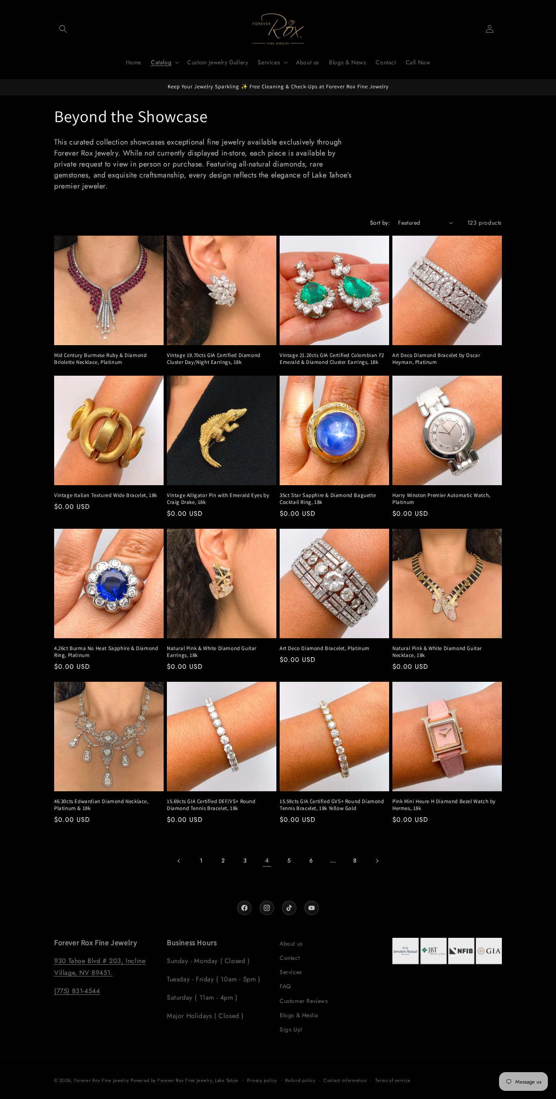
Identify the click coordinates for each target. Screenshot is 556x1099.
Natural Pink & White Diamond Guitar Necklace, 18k (437, 652)
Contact (290, 958)
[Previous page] (179, 861)
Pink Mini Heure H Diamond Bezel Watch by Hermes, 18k (444, 805)
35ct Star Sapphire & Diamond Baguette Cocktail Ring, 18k (328, 499)
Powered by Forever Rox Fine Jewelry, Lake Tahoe (185, 1080)
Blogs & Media (299, 1015)
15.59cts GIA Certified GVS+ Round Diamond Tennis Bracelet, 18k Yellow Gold (332, 805)
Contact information (345, 1080)
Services (291, 972)
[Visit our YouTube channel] (311, 908)
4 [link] (267, 860)
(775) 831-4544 (77, 991)
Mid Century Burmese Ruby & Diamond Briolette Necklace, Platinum (100, 359)
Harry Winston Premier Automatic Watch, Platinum (441, 499)
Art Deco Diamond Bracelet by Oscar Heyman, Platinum (436, 359)
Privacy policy (262, 1080)
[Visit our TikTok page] (289, 908)
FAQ (285, 987)
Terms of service (392, 1080)
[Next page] (377, 861)
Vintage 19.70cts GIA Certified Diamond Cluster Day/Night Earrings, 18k (213, 359)
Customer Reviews (304, 1001)
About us (291, 943)
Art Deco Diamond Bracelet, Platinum (325, 648)
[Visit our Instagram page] (267, 908)
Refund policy (300, 1080)
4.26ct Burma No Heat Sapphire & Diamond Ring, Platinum (106, 652)
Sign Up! (291, 1029)
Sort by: (380, 223)
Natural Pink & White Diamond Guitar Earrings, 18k (211, 652)
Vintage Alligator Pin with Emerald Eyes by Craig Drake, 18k (218, 499)
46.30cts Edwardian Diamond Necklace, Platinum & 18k (101, 805)
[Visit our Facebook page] (244, 908)
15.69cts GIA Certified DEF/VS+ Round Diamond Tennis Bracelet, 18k (211, 805)
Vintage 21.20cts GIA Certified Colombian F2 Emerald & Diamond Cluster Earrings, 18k (332, 359)
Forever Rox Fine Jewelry (101, 1080)
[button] (63, 29)
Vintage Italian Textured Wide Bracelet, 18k (105, 495)
